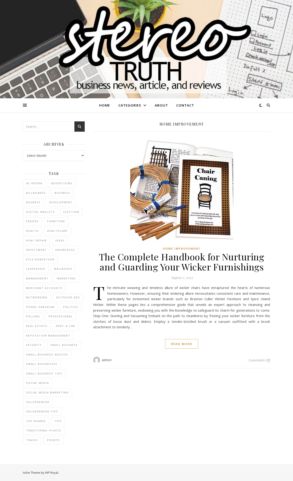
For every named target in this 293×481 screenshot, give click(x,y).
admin (107, 360)
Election (71, 212)
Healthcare (57, 230)
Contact (185, 105)
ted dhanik (36, 421)
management (37, 278)
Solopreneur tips (42, 411)
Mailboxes (63, 268)
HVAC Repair (36, 240)
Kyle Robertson (40, 259)
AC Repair (34, 183)
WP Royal (51, 472)
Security (34, 345)
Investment (36, 249)
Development (61, 202)
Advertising (62, 183)
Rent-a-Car (65, 326)
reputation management (48, 335)
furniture (56, 221)
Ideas (60, 240)
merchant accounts (44, 288)
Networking (37, 297)
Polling (33, 316)
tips (58, 421)
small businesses (41, 364)
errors (32, 221)
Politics (70, 307)
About (161, 105)
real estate (36, 326)
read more (181, 344)
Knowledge (65, 249)
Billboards (36, 193)
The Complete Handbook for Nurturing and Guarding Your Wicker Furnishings (181, 262)
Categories (129, 105)
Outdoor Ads (68, 297)
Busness (33, 202)
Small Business (64, 345)
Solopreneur (37, 402)
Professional (61, 316)
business (62, 193)
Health (32, 230)
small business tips (44, 373)
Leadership (36, 268)
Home (104, 105)
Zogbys (53, 440)
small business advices (47, 354)
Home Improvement (182, 249)
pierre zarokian (40, 307)
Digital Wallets (40, 212)
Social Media (37, 383)
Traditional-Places (43, 430)
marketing (66, 278)
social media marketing (47, 392)
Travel (32, 440)
